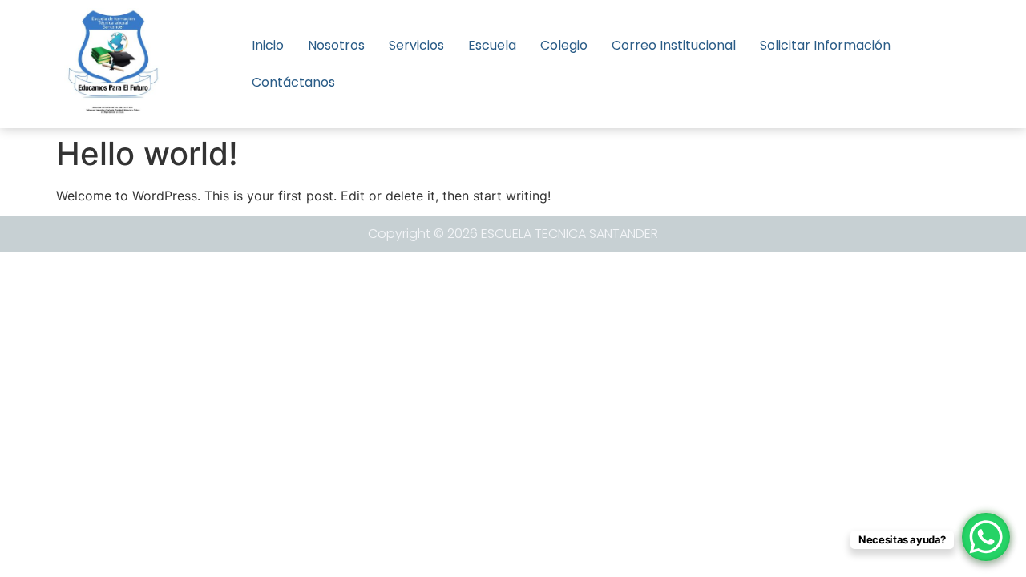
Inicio (268, 45)
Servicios (416, 45)
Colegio (564, 45)
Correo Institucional (674, 45)
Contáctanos (293, 82)
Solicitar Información (825, 45)
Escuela (492, 45)
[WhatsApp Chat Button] (986, 537)
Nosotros (336, 45)
